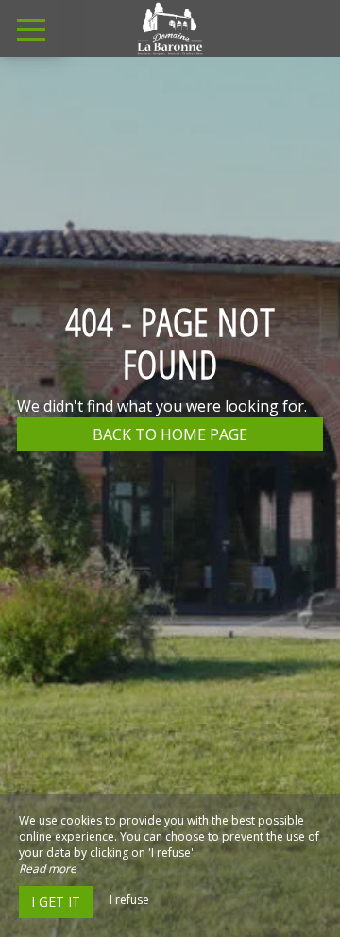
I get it (55, 902)
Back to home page (170, 434)
